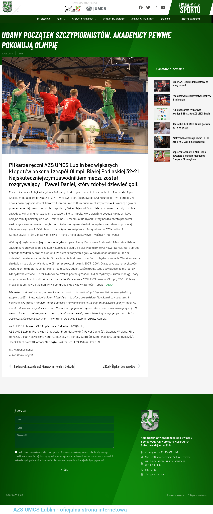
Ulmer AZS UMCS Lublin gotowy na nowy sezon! (190, 83)
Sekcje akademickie (114, 18)
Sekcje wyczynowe (82, 18)
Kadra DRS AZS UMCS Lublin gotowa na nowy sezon (191, 125)
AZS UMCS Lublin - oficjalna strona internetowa (70, 510)
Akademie (165, 18)
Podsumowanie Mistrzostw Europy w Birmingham (192, 97)
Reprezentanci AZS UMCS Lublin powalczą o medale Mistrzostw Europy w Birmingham (189, 155)
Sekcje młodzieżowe (142, 18)
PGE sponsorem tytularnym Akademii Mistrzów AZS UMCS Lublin (192, 111)
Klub (59, 18)
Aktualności (43, 18)
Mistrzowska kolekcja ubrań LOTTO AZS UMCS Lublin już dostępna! (191, 139)
